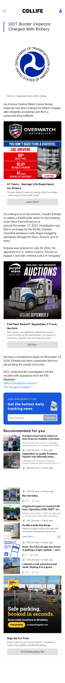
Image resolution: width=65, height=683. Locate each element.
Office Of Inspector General (20, 383)
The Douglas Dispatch (17, 387)
